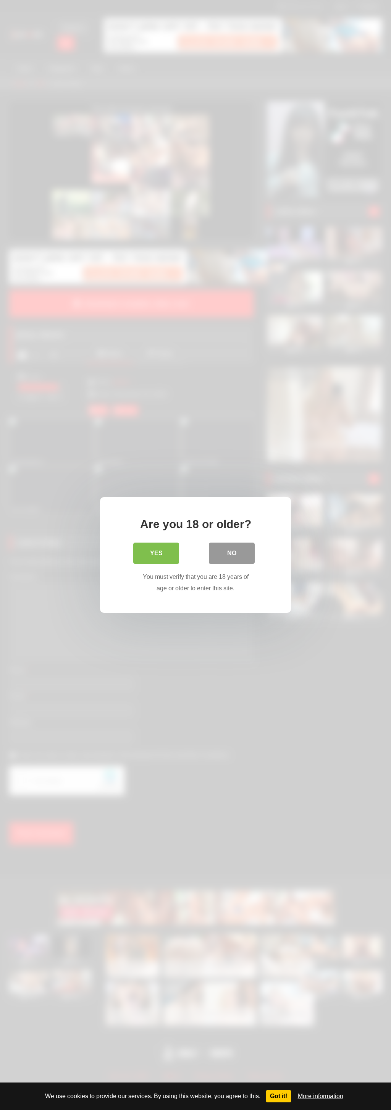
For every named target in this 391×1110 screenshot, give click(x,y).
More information (320, 1096)
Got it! (278, 1096)
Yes (156, 553)
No (231, 553)
